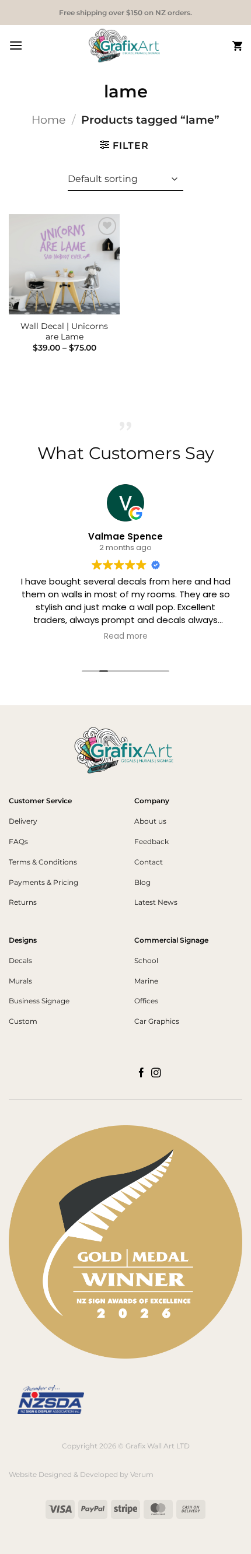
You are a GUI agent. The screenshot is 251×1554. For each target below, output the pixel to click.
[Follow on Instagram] (156, 1073)
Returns (23, 902)
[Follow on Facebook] (142, 1073)
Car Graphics (156, 1021)
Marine (146, 981)
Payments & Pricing (43, 882)
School (146, 960)
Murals (20, 981)
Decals (20, 960)
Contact (148, 862)
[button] (16, 45)
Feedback (151, 841)
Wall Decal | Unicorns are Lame (64, 331)
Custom (23, 1021)
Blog (142, 882)
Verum (142, 1474)
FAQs (18, 841)
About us (150, 821)
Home (48, 120)
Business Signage (39, 1000)
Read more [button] (126, 636)
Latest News (155, 902)
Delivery (23, 821)
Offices (146, 1000)
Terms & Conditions (43, 862)
